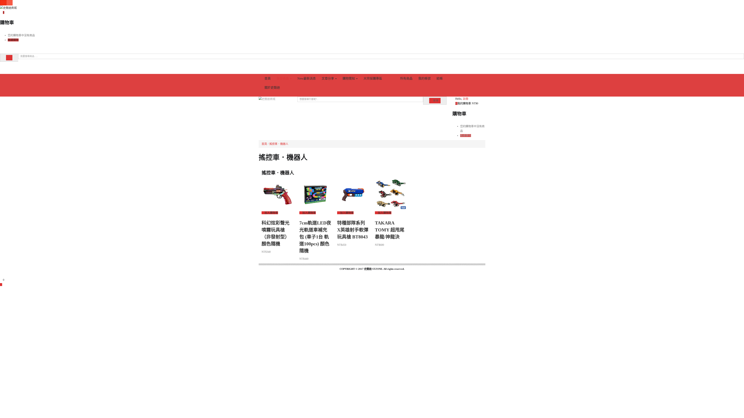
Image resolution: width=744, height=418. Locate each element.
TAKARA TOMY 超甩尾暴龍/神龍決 (389, 229)
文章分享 (328, 78)
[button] (2, 12)
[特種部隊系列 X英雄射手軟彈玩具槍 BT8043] (353, 194)
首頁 (267, 78)
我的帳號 (424, 78)
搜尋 (435, 100)
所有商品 (406, 78)
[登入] (1, 66)
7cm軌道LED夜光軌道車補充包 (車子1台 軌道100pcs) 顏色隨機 (315, 236)
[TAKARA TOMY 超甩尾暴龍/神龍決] (391, 194)
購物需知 (349, 78)
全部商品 (283, 78)
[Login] (1, 275)
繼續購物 (13, 40)
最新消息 (306, 78)
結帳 (440, 78)
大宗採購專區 (372, 78)
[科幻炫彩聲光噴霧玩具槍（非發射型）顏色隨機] (278, 194)
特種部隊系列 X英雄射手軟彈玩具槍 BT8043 (352, 229)
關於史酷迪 (272, 87)
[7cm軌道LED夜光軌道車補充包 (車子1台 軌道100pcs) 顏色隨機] (315, 194)
